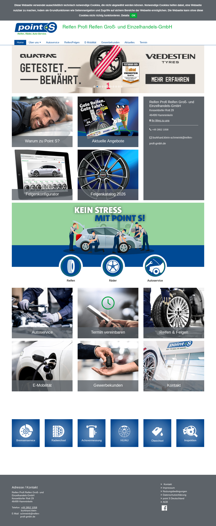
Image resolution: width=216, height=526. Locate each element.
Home (20, 42)
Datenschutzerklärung (174, 494)
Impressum (169, 487)
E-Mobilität (90, 42)
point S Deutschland (173, 498)
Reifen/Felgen (71, 42)
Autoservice (52, 42)
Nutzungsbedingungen (175, 491)
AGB (165, 502)
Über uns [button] (34, 42)
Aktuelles (130, 42)
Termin (143, 42)
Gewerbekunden (110, 42)
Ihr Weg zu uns (160, 120)
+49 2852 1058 (160, 129)
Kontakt (168, 484)
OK (134, 15)
